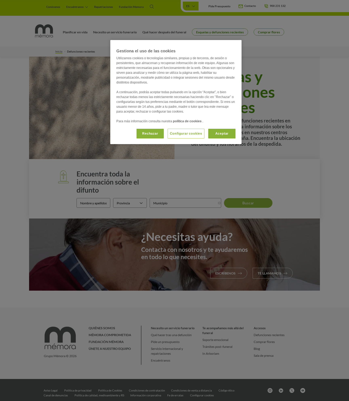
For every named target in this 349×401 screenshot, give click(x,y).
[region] (176, 92)
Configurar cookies (186, 133)
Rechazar (150, 133)
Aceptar (222, 133)
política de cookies (187, 121)
